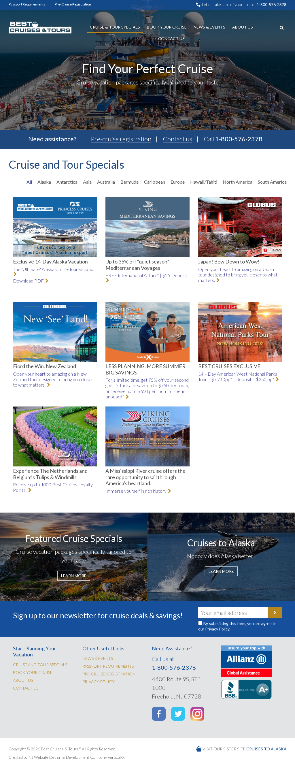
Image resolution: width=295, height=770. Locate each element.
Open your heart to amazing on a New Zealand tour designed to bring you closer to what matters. (53, 379)
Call (233, 139)
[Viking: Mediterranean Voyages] (147, 227)
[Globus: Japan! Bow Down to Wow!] (240, 227)
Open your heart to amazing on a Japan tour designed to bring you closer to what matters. (237, 274)
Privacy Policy (217, 628)
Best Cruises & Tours (61, 748)
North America (237, 182)
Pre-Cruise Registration (73, 4)
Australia (106, 182)
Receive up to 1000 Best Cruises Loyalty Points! (53, 487)
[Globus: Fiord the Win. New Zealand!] (55, 332)
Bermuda (129, 182)
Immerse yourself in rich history (136, 491)
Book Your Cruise (167, 27)
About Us (242, 27)
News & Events (209, 27)
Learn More (73, 575)
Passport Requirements (27, 4)
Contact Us (171, 38)
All (29, 182)
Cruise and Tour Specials (40, 664)
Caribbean (154, 182)
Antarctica (66, 182)
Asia (87, 182)
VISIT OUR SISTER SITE (244, 748)
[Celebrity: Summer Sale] (147, 332)
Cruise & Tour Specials (115, 27)
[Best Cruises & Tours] (40, 27)
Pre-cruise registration (121, 139)
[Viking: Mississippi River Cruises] (147, 436)
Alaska (44, 182)
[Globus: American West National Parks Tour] (240, 332)
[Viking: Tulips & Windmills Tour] (55, 436)
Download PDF (29, 280)
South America (272, 182)
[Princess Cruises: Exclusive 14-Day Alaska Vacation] (55, 227)
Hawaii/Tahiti (203, 182)
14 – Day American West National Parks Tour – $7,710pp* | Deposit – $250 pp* (237, 376)
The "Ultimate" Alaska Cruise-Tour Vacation (54, 269)
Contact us (177, 139)
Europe (178, 182)
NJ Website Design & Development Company (68, 757)
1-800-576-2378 (271, 4)
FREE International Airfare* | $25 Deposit (146, 275)
